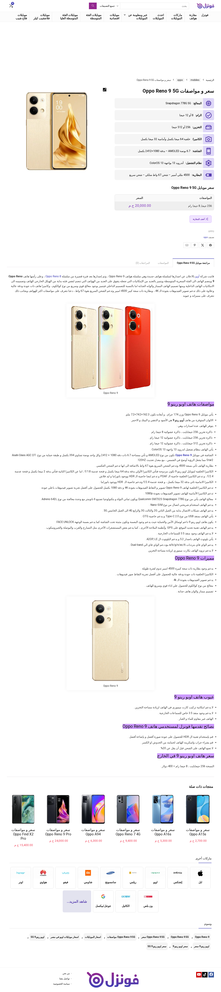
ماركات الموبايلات (176, 16)
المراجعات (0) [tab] (143, 263)
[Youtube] (199, 974)
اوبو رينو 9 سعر (201, 946)
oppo (180, 80)
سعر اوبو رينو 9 (180, 946)
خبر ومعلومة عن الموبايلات (137, 16)
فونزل (204, 15)
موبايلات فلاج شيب (21, 16)
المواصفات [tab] (163, 263)
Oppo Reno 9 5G (180, 937)
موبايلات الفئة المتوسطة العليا (69, 16)
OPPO (211, 231)
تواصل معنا (64, 978)
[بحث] (93, 6)
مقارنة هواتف (193, 16)
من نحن (66, 973)
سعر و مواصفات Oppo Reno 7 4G (128, 832)
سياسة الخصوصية (61, 983)
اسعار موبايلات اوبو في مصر (65, 937)
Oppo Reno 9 (202, 937)
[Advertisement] (110, 48)
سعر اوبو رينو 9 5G (157, 946)
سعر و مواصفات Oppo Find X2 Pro (23, 834)
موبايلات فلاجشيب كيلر (41, 16)
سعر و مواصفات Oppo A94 (93, 832)
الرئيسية (210, 80)
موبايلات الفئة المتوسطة (94, 16)
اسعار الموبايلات (93, 937)
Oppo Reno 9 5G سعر (153, 937)
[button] (104, 89)
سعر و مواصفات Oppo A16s (163, 832)
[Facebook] (211, 974)
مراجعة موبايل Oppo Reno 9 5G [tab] (193, 263)
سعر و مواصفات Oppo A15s (198, 832)
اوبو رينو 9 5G (37, 937)
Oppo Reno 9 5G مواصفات (121, 937)
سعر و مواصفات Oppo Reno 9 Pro (58, 832)
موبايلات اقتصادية (114, 16)
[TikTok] (205, 974)
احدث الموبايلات (158, 16)
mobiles (195, 80)
